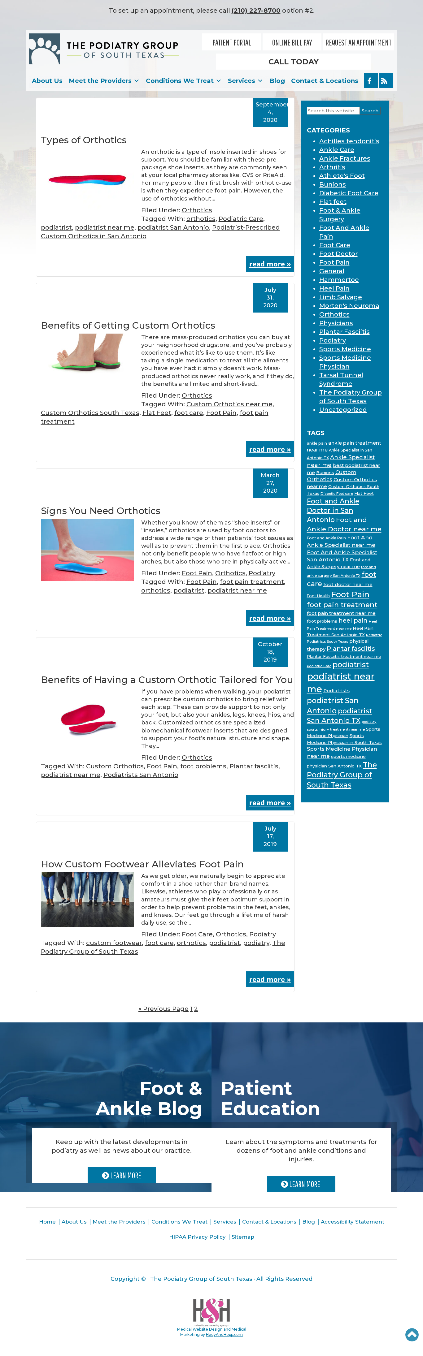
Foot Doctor (338, 253)
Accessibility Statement (352, 1222)
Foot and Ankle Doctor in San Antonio (333, 510)
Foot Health (318, 596)
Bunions (332, 184)
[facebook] (371, 80)
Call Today (293, 61)
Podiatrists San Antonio (140, 775)
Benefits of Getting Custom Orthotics (128, 325)
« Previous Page (163, 1009)
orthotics (201, 218)
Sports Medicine (345, 349)
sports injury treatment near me (336, 729)
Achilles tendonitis (349, 141)
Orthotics (197, 210)
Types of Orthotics (84, 140)
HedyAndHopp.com (224, 1334)
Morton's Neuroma (349, 305)
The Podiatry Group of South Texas (342, 774)
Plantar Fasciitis (344, 331)
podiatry (256, 943)
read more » (270, 263)
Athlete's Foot (342, 175)
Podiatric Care (241, 218)
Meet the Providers (100, 80)
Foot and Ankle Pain (326, 538)
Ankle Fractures (344, 158)
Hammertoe (339, 279)
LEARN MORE (125, 1175)
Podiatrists (336, 690)
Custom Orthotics (115, 766)
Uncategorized (343, 409)
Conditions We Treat (180, 80)
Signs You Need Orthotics (100, 510)
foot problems (203, 766)
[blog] (386, 80)
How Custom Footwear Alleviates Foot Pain (142, 864)
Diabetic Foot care (337, 493)
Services (241, 80)
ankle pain (317, 443)
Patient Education (270, 1098)
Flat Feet (156, 413)
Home (47, 1222)
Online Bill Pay (292, 42)
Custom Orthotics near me (229, 404)
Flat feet (333, 201)
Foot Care (197, 934)
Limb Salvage (340, 297)
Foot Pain (221, 413)
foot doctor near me (348, 584)
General (331, 271)
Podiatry (262, 573)
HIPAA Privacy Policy (197, 1237)
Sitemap (243, 1237)
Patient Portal (231, 42)
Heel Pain (334, 288)
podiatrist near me (104, 227)
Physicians (336, 323)
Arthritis (332, 167)
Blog (277, 80)
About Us (47, 80)
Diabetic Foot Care (348, 193)
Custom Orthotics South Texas (90, 413)
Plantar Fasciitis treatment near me (344, 656)
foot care (188, 413)
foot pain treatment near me (341, 613)
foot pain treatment (252, 581)
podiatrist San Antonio (173, 227)
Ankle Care (336, 149)
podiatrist (56, 227)
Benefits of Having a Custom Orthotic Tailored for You (167, 679)
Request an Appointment (358, 42)
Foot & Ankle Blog (149, 1098)
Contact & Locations (324, 80)
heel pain (353, 620)
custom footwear (114, 943)
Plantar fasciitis (253, 766)
